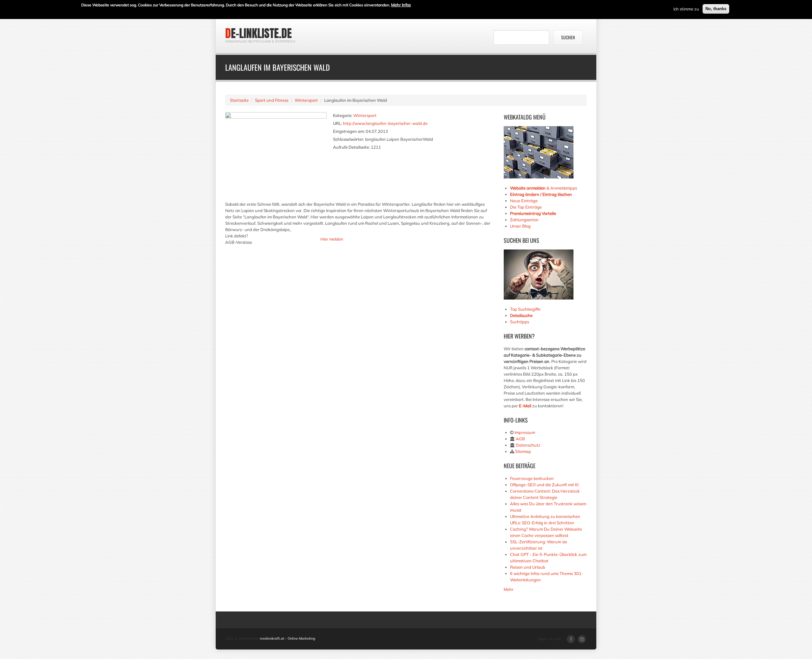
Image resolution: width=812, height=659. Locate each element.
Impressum (524, 432)
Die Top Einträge (526, 207)
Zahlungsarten (524, 219)
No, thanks (715, 8)
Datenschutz (528, 445)
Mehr (509, 589)
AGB (520, 438)
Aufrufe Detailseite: (351, 147)
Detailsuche (521, 315)
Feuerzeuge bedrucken (532, 478)
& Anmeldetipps (543, 188)
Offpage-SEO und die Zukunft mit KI (544, 484)
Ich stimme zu (686, 8)
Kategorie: (342, 115)
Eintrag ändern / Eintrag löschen (541, 194)
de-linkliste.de (258, 33)
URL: (337, 123)
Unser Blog (521, 226)
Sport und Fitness (271, 100)
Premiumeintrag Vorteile (533, 213)
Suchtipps (519, 321)
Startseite (239, 100)
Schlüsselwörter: (348, 139)
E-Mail (525, 405)
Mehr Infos (401, 4)
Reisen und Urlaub (527, 567)
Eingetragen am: (349, 131)
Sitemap (523, 451)
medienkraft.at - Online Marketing (287, 638)
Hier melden (331, 239)
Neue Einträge (524, 200)
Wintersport (306, 100)
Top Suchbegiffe (525, 309)
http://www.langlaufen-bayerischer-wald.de (385, 123)
